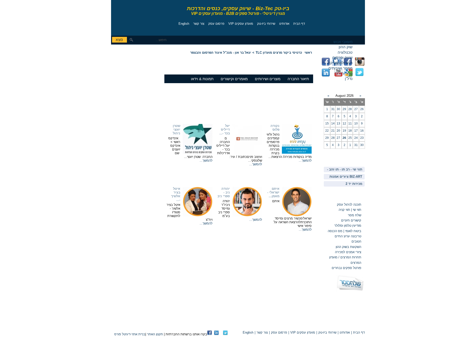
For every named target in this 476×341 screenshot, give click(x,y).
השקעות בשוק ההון (348, 247)
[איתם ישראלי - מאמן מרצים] (297, 215)
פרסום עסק (216, 23)
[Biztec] (133, 16)
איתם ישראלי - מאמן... (273, 192)
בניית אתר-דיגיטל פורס (129, 334)
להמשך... (305, 160)
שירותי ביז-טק (266, 23)
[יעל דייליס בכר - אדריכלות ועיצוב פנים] (247, 152)
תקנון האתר (155, 334)
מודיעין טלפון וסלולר (347, 225)
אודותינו (284, 23)
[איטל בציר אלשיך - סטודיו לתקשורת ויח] (197, 215)
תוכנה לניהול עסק (349, 204)
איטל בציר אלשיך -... (175, 194)
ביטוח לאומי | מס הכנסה (344, 231)
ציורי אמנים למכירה (348, 252)
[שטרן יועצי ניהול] (197, 152)
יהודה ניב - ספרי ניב (223, 192)
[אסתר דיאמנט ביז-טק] (216, 334)
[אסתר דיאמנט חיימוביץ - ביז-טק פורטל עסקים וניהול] (209, 334)
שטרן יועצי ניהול (176, 129)
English (183, 23)
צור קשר (198, 23)
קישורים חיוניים (351, 220)
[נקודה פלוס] (297, 152)
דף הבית (299, 23)
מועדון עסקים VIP (240, 23)
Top (307, 324)
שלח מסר (354, 215)
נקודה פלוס (274, 127)
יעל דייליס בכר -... (224, 129)
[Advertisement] (126, 80)
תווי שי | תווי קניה (349, 210)
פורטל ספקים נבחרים (346, 268)
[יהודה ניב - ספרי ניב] (247, 215)
